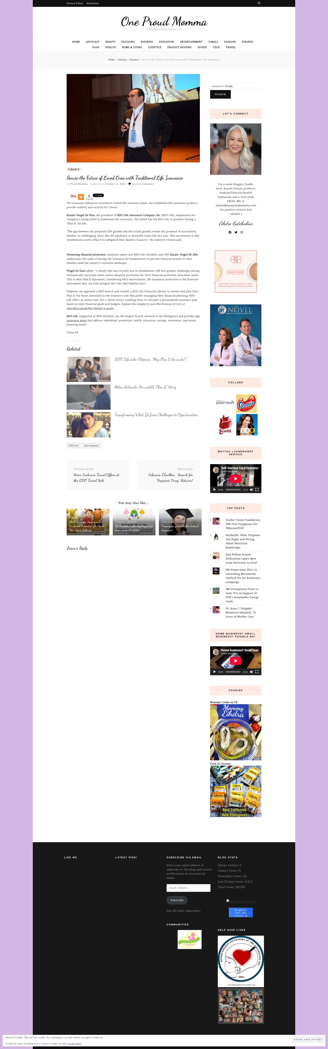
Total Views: (226, 887)
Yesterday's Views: (230, 876)
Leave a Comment (143, 183)
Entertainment (191, 41)
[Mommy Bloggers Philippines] (190, 948)
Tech (216, 47)
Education (166, 41)
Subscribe (176, 900)
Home (76, 41)
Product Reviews (179, 47)
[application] (235, 478)
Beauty (110, 41)
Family (213, 41)
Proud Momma (79, 183)
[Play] (214, 489)
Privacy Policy (75, 3)
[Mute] (251, 489)
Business (147, 41)
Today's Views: (228, 870)
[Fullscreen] (257, 489)
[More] (81, 197)
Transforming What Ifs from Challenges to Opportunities (156, 414)
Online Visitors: (229, 865)
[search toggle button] (259, 3)
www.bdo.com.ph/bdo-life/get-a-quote (90, 308)
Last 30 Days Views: (231, 881)
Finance (247, 41)
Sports (202, 47)
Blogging (128, 41)
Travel (231, 47)
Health (110, 47)
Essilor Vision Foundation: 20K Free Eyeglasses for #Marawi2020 (243, 524)
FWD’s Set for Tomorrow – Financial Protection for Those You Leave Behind (86, 526)
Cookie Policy (75, 1043)
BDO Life (73, 445)
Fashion (230, 41)
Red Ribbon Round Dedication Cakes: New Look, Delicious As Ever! (241, 558)
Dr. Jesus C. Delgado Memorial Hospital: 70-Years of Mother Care (241, 612)
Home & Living (132, 47)
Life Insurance (91, 445)
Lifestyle (154, 47)
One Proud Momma (164, 21)
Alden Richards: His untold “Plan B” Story (145, 387)
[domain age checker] (241, 901)
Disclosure (93, 3)
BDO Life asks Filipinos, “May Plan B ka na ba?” (151, 359)
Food (95, 47)
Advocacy (92, 41)
